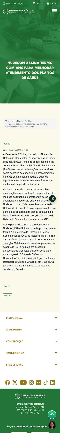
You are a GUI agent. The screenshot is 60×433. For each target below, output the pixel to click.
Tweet (6, 143)
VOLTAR (7, 295)
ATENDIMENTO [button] (14, 330)
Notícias (28, 121)
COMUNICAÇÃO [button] (14, 341)
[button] (52, 198)
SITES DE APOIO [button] (14, 365)
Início (20, 121)
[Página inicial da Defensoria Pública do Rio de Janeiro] (18, 10)
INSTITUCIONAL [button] (14, 318)
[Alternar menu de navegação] (54, 10)
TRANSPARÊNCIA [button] (15, 353)
